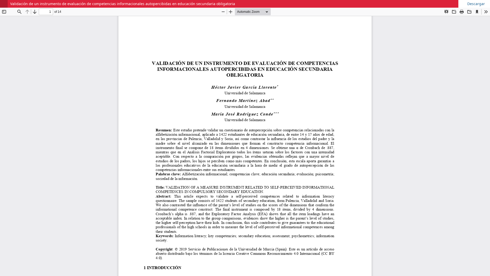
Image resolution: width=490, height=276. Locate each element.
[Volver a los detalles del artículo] (4, 4)
